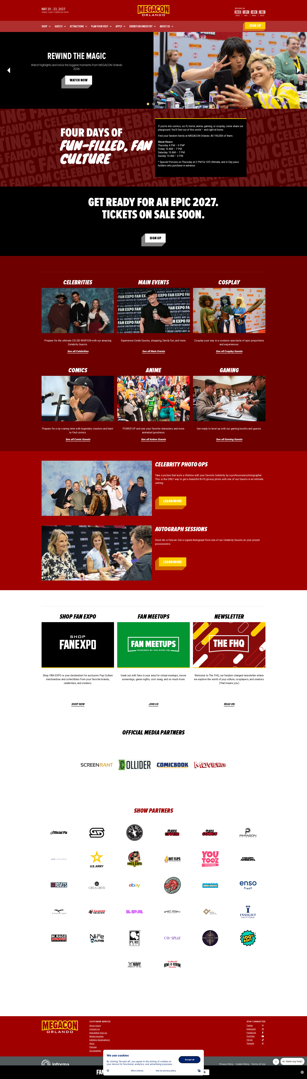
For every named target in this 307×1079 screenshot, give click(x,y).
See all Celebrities (77, 351)
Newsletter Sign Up (98, 1033)
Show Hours (95, 1025)
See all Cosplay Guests (229, 351)
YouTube (251, 1036)
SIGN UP (255, 25)
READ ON (229, 704)
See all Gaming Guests (229, 439)
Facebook (251, 1033)
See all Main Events (153, 351)
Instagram (251, 1029)
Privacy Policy (226, 1064)
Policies (93, 1047)
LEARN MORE (172, 501)
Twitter (250, 1025)
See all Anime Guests (153, 439)
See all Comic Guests (78, 439)
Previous (8, 70)
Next (298, 70)
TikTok (250, 1040)
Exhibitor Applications (99, 1040)
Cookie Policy (242, 1064)
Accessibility (95, 1051)
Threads (250, 1043)
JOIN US (153, 704)
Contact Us (94, 1029)
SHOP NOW (77, 704)
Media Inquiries (96, 1036)
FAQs (91, 1043)
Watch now (78, 80)
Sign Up (155, 238)
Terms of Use (258, 1064)
